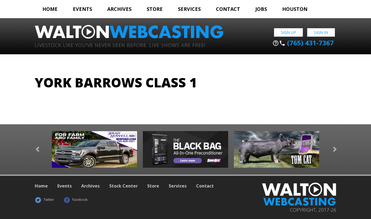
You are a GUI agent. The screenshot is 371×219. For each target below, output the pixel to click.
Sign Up (288, 32)
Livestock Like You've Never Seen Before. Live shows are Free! (120, 44)
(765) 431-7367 (303, 42)
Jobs (261, 9)
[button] (37, 149)
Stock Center (123, 186)
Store (155, 9)
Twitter (48, 199)
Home (50, 9)
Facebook (79, 199)
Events (82, 9)
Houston (294, 9)
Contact (228, 9)
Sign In (321, 32)
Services (189, 9)
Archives (119, 9)
